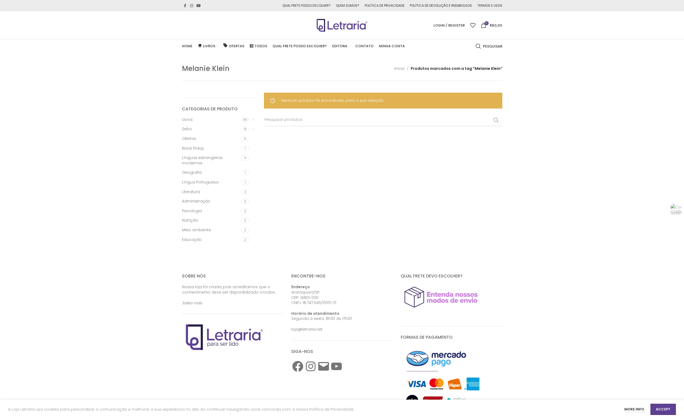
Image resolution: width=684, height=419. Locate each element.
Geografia (192, 172)
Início (399, 68)
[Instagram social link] (191, 5)
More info (634, 409)
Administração (196, 201)
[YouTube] (336, 366)
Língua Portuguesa (200, 182)
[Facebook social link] (185, 5)
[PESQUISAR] (496, 120)
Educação (192, 239)
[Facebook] (297, 366)
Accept (663, 409)
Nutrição (190, 220)
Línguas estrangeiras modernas (202, 160)
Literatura (191, 191)
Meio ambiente (196, 230)
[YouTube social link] (198, 5)
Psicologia (192, 211)
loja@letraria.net (307, 329)
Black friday (193, 148)
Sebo (187, 129)
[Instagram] (310, 366)
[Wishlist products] (472, 25)
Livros (187, 119)
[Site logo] (342, 25)
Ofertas (189, 138)
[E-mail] (323, 366)
